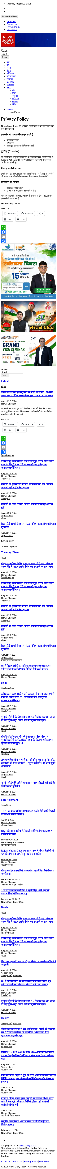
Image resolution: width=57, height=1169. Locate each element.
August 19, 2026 (9, 532)
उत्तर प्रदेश (5, 478)
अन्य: (9, 87)
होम (8, 62)
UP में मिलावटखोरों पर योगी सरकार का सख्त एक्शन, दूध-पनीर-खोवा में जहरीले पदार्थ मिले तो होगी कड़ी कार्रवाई (26, 667)
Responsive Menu (9, 16)
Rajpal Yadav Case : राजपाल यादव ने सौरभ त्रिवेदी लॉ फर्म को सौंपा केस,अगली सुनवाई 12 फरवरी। (27, 852)
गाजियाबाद (11, 73)
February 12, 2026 (9, 1130)
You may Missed (10, 552)
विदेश (14, 104)
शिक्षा (14, 93)
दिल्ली (9, 67)
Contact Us (17, 1161)
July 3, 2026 (6, 1110)
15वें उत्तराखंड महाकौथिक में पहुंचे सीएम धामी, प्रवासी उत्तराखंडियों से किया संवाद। (25, 892)
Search (4, 51)
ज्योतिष (15, 95)
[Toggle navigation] (2, 49)
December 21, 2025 (10, 899)
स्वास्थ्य (15, 101)
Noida (4, 907)
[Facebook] (28, 232)
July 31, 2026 (7, 1087)
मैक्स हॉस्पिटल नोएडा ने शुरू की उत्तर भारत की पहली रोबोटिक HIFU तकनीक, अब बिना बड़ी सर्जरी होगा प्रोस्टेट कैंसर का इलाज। (28, 1078)
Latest (5, 381)
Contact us (12, 24)
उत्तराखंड (10, 81)
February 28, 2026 (9, 839)
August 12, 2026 (9, 772)
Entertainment (9, 799)
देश (8, 64)
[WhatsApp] (28, 227)
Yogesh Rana (7, 515)
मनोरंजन (15, 98)
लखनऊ (10, 79)
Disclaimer (12, 29)
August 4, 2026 (8, 1064)
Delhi (4, 682)
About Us (11, 21)
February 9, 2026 (9, 859)
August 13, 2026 (9, 748)
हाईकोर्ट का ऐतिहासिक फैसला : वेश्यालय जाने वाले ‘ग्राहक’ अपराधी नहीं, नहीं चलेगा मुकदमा (27, 486)
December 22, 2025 (10, 879)
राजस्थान (10, 84)
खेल (13, 90)
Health (5, 1017)
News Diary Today (28, 1145)
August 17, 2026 (9, 674)
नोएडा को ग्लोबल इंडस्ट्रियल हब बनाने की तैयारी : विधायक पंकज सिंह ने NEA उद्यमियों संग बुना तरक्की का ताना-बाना (27, 394)
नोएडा (9, 70)
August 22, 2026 (9, 401)
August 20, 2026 (9, 493)
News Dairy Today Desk (12, 842)
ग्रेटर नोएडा (11, 76)
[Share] (28, 241)
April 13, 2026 (8, 819)
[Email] (28, 236)
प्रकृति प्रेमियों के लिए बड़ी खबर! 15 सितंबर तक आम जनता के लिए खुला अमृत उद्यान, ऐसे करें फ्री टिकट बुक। (28, 718)
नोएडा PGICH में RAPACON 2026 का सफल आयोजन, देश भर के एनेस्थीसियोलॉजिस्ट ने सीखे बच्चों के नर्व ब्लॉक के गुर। (28, 1055)
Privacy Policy (13, 26)
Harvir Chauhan (8, 403)
